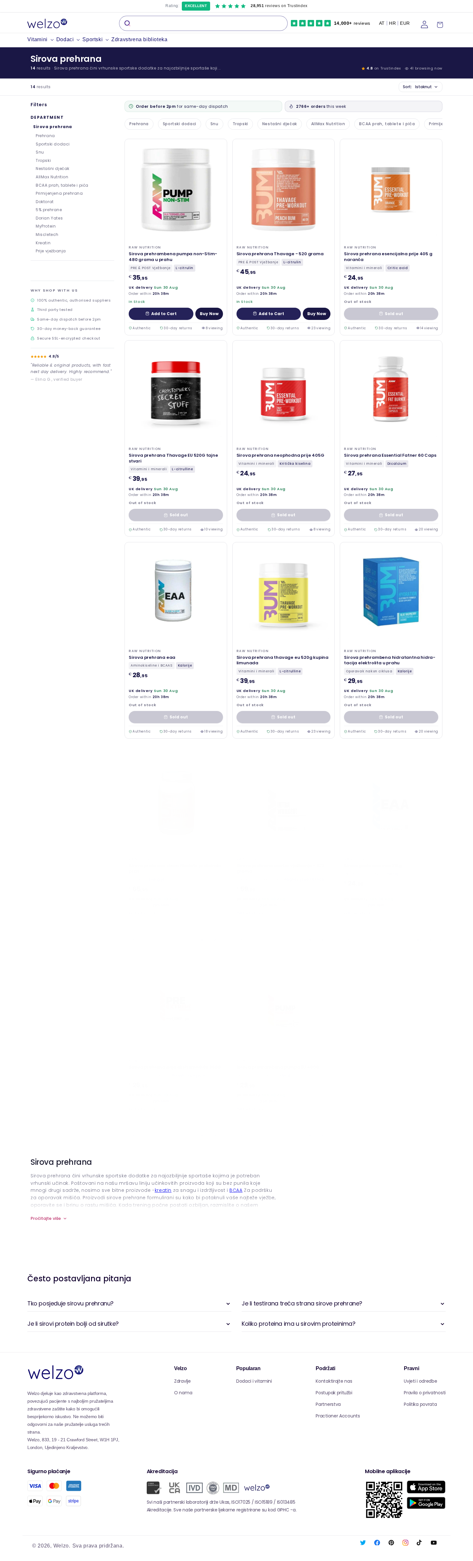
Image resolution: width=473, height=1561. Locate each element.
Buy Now (209, 313)
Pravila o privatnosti (425, 1392)
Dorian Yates (49, 218)
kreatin (163, 1190)
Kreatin (43, 243)
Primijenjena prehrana (59, 193)
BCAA (235, 1190)
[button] (41, 40)
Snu (40, 152)
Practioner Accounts (338, 1416)
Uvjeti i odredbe (420, 1381)
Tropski (43, 160)
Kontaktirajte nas (334, 1381)
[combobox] (203, 23)
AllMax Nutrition (52, 177)
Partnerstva (328, 1404)
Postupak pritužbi (334, 1392)
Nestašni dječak (53, 168)
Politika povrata (420, 1404)
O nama (183, 1392)
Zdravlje (182, 1381)
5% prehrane (49, 209)
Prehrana (45, 135)
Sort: (417, 86)
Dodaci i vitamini (254, 1381)
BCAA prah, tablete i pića (62, 185)
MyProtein (46, 226)
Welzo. (61, 1545)
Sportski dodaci (53, 144)
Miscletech (47, 234)
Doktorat (45, 201)
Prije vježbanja (51, 251)
